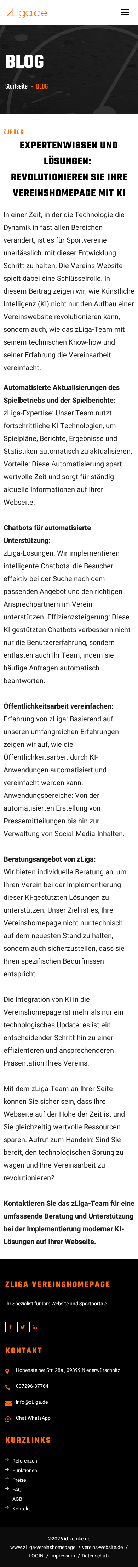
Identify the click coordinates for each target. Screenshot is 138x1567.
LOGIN (36, 1556)
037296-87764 (32, 1386)
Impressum (62, 1556)
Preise (19, 1480)
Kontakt (21, 1508)
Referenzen (24, 1461)
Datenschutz (96, 1556)
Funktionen (24, 1470)
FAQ (17, 1489)
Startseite (16, 86)
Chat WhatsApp (33, 1418)
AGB (17, 1499)
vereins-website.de (102, 1547)
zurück (14, 132)
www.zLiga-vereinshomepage (42, 1547)
